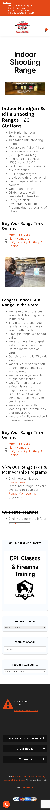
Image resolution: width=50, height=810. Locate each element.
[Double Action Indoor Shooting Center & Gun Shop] (25, 21)
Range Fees (17, 482)
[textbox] (25, 671)
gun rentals (22, 522)
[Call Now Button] (6, 804)
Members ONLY (20, 234)
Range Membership (22, 493)
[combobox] (25, 671)
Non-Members (19, 238)
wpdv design (28, 787)
